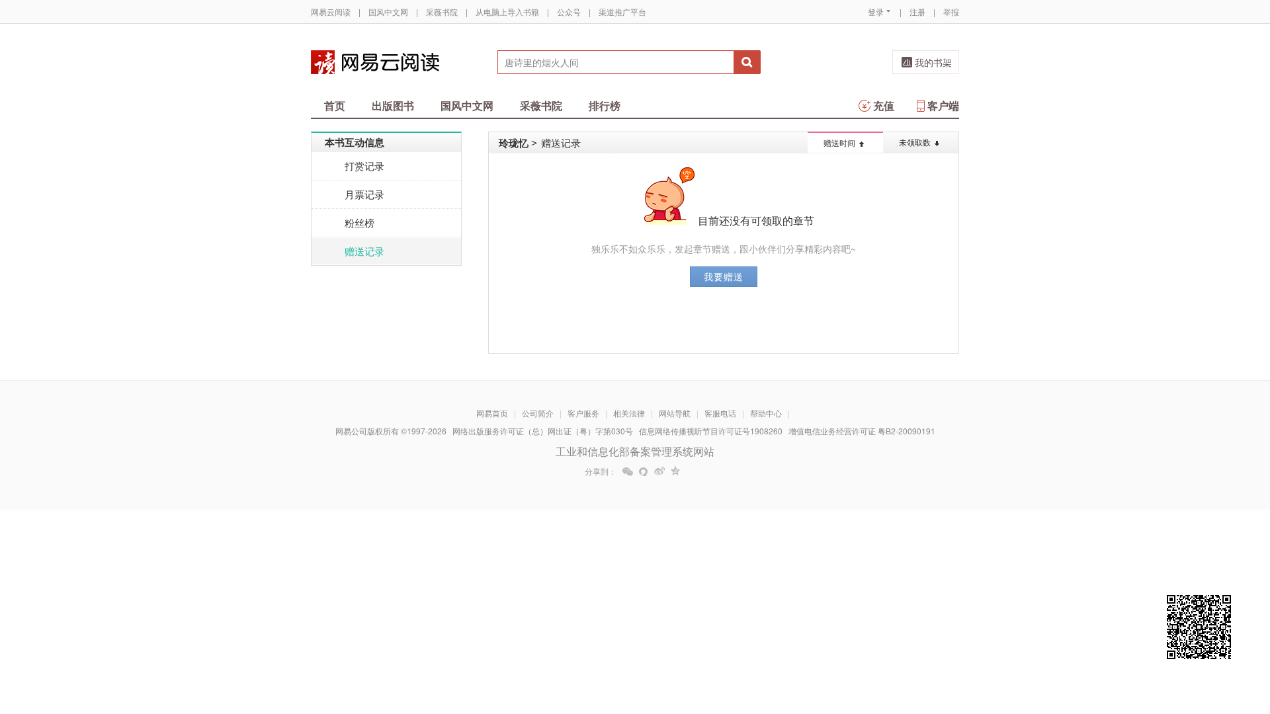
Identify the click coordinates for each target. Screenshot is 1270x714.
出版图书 (393, 105)
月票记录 (364, 194)
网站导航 (675, 412)
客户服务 (583, 412)
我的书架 (933, 62)
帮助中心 (766, 412)
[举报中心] (995, 636)
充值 (883, 105)
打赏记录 (364, 166)
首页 (334, 105)
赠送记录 (364, 251)
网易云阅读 (331, 11)
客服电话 (720, 412)
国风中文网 (388, 11)
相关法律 (629, 412)
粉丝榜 (359, 222)
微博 (659, 471)
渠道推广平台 (622, 11)
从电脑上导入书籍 (507, 11)
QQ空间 (675, 471)
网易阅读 (375, 62)
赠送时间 (839, 142)
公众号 (569, 11)
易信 (643, 471)
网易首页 (492, 412)
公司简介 (538, 412)
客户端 (943, 105)
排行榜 (604, 105)
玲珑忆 (514, 143)
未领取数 (915, 141)
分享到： (600, 471)
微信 (627, 471)
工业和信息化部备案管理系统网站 (635, 451)
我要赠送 (723, 276)
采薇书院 (442, 11)
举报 (951, 11)
